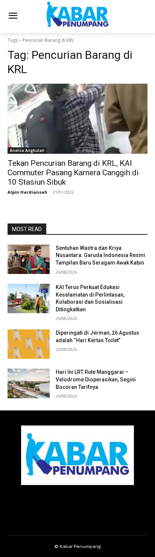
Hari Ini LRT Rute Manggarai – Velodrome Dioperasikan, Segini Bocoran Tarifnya (96, 379)
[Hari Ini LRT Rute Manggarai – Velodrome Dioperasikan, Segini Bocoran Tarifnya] (29, 383)
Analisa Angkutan (27, 150)
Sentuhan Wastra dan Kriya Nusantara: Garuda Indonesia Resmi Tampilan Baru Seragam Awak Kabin (100, 255)
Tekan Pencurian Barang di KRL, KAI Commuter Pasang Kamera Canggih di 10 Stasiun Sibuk (73, 173)
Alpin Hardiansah (27, 192)
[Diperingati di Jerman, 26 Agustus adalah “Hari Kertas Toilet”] (29, 344)
